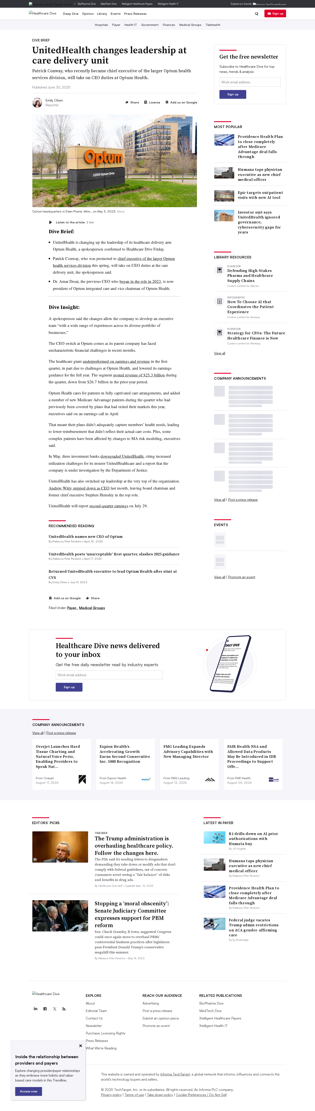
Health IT (130, 25)
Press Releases (135, 13)
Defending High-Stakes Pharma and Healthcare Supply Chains (250, 275)
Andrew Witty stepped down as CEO (79, 488)
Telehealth (213, 25)
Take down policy (160, 1095)
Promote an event (241, 577)
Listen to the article (75, 222)
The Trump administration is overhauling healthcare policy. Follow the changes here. (134, 846)
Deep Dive (71, 13)
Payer (116, 25)
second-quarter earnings (108, 505)
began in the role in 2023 (140, 281)
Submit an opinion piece (160, 1018)
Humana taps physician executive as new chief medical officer (260, 174)
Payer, (72, 608)
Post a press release (243, 499)
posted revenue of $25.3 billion (139, 375)
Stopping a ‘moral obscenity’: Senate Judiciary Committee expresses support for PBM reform (132, 914)
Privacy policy (111, 1095)
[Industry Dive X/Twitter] (54, 1009)
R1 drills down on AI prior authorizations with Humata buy (253, 838)
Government (150, 25)
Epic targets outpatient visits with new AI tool (260, 195)
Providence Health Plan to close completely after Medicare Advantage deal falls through (260, 146)
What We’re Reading (101, 1048)
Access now (28, 1091)
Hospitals (101, 25)
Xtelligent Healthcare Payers (137, 3)
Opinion (88, 13)
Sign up (278, 13)
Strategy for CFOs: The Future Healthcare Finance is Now (256, 335)
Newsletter (94, 1026)
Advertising (150, 1003)
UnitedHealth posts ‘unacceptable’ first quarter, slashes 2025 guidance (114, 554)
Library (102, 13)
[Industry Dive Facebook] (45, 1009)
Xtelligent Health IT (168, 3)
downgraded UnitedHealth (122, 456)
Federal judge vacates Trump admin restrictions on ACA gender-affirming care (254, 927)
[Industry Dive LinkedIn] (35, 1009)
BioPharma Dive (87, 3)
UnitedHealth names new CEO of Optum (86, 536)
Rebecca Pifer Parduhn (66, 541)
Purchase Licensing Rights (105, 1033)
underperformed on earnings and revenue (116, 361)
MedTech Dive (109, 3)
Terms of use (134, 1095)
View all (219, 353)
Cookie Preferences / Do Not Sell (201, 1095)
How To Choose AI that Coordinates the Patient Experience (250, 306)
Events (116, 13)
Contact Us (94, 1018)
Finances (169, 25)
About (90, 1003)
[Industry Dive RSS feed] (64, 1009)
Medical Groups (190, 25)
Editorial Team (96, 1011)
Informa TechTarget (175, 1074)
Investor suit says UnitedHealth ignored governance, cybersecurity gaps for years (259, 222)
